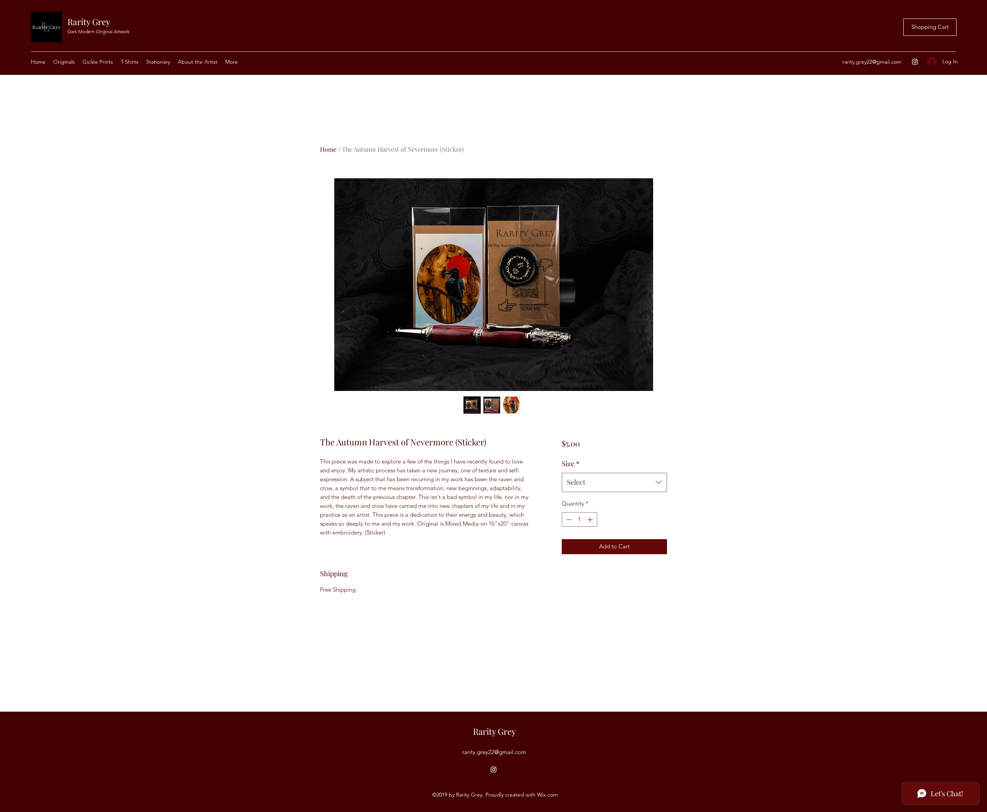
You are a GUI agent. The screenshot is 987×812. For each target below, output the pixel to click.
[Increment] (591, 520)
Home (328, 149)
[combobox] (614, 482)
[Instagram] (915, 62)
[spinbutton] (579, 520)
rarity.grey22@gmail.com (871, 61)
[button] (158, 62)
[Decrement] (568, 520)
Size (570, 463)
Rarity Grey (88, 21)
